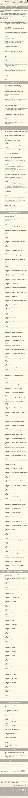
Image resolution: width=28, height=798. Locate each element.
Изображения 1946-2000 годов (12, 721)
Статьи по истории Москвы (11, 97)
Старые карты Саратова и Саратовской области (16, 460)
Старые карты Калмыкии (10, 317)
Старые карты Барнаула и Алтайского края (15, 241)
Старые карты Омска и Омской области (14, 417)
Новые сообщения (18, 14)
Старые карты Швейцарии (11, 686)
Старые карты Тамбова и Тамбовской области (15, 485)
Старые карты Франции (10, 682)
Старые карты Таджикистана (11, 663)
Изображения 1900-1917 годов (12, 729)
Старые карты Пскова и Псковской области (15, 438)
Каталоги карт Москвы (10, 205)
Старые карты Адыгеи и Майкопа (12, 222)
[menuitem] (16, 785)
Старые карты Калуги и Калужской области (15, 321)
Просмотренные (19, 7)
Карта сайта (10, 22)
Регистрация (16, 760)
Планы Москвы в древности (11, 153)
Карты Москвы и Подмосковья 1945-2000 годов (16, 131)
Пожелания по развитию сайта (12, 69)
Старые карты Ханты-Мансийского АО (14, 533)
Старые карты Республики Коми (12, 345)
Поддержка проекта (24, 22)
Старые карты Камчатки (10, 324)
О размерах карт (23, 16)
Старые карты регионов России (14, 212)
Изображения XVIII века (10, 737)
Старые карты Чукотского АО (12, 553)
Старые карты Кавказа (10, 620)
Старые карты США (9, 659)
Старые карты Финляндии (11, 678)
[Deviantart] (26, 790)
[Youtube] (25, 793)
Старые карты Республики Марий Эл (13, 380)
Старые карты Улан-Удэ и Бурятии (13, 512)
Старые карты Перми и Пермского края (14, 434)
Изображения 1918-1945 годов (12, 725)
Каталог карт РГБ (3, 22)
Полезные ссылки (9, 50)
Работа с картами (24, 5)
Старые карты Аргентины (11, 585)
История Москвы (14, 82)
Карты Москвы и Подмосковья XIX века (14, 145)
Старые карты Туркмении (11, 666)
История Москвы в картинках (5, 21)
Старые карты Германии (10, 601)
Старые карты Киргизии (10, 636)
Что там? (17, 8)
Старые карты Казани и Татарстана (13, 308)
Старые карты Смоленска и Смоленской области (16, 476)
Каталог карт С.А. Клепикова (20, 21)
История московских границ (11, 120)
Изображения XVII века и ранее (12, 741)
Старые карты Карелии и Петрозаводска (14, 332)
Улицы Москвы (12, 21)
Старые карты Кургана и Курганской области (15, 364)
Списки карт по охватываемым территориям (15, 197)
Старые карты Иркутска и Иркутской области (15, 300)
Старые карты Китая (9, 632)
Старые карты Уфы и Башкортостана (13, 521)
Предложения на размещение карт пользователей (16, 32)
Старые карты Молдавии (10, 651)
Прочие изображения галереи (11, 745)
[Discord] (23, 790)
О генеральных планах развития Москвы (14, 114)
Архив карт (13, 2)
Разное (6, 75)
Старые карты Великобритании (12, 597)
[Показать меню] (27, 1)
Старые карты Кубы (9, 639)
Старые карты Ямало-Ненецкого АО (13, 561)
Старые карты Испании (10, 612)
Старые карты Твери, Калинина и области (14, 489)
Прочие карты (8, 191)
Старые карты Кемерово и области (13, 336)
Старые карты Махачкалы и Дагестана (14, 384)
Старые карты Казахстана (11, 624)
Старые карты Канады (10, 628)
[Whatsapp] (4, 790)
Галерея (7, 22)
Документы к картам (9, 714)
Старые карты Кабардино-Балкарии (13, 304)
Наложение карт (2, 7)
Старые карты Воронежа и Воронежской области (16, 270)
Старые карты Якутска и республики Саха (14, 557)
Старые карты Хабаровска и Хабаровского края (16, 525)
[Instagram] (17, 790)
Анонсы (6, 56)
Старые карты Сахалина (10, 464)
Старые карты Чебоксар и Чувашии (13, 536)
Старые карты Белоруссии (11, 589)
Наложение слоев (21, 8)
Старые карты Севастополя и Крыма (13, 468)
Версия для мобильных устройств (12, 10)
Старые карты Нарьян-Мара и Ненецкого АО (15, 397)
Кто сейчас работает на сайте (16, 22)
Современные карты (9, 38)
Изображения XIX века (10, 733)
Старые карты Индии (9, 609)
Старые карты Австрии (10, 582)
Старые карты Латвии (10, 643)
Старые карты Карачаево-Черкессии (13, 328)
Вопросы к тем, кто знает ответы (5, 14)
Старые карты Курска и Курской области (14, 367)
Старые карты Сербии (10, 655)
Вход (17, 2)
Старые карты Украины (10, 674)
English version (20, 10)
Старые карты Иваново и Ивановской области (15, 292)
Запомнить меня (16, 771)
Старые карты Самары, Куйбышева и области (15, 451)
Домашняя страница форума (4, 13)
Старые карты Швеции (10, 690)
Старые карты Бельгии (10, 593)
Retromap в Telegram (3, 10)
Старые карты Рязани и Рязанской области (14, 447)
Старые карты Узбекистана (11, 670)
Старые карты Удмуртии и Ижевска (13, 508)
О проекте (6, 17)
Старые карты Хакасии (10, 529)
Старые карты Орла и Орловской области (14, 421)
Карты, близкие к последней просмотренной (7, 8)
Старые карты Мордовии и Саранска (13, 388)
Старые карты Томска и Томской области (14, 493)
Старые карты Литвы (10, 647)
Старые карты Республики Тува (12, 496)
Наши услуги (23, 14)
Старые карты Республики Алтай (12, 226)
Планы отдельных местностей (11, 710)
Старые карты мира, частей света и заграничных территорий (14, 571)
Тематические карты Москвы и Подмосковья (15, 183)
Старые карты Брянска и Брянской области (15, 255)
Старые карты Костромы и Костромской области (16, 349)
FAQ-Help (21, 2)
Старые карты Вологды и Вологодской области (15, 279)
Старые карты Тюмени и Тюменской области (15, 504)
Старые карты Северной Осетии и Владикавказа (16, 472)
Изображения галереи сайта (14, 702)
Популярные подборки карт (11, 46)
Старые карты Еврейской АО (11, 283)
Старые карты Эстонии (10, 693)
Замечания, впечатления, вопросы (12, 62)
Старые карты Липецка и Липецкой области (15, 371)
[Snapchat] (10, 790)
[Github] (20, 790)
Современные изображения (11, 718)
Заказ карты (14, 7)
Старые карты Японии (10, 697)
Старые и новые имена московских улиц (14, 91)
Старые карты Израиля (10, 605)
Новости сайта (13, 14)
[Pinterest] (14, 790)
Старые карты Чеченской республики (13, 546)
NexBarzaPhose (15, 782)
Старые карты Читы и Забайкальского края (15, 549)
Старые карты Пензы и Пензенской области (15, 430)
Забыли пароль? (4, 771)
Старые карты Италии (10, 616)
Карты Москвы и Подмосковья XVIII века (14, 149)
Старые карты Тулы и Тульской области (14, 500)
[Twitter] (7, 790)
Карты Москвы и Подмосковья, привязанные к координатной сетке (14, 128)
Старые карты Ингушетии (11, 296)
